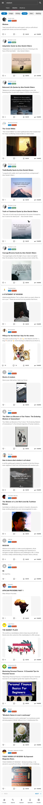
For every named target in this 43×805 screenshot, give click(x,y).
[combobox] (24, 2)
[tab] (7, 8)
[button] (4, 13)
